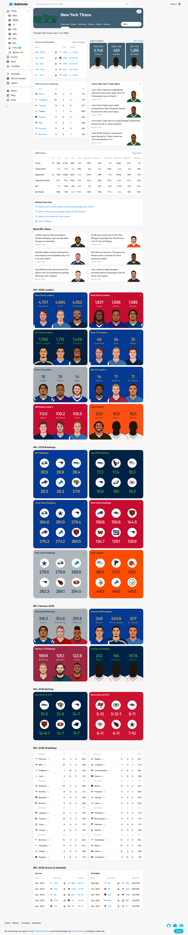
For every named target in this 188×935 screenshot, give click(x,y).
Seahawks (99, 839)
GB (72, 906)
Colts (41, 824)
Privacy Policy (77, 931)
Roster (91, 24)
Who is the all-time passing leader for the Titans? (62, 211)
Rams (97, 845)
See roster (138, 40)
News (13, 61)
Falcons (98, 824)
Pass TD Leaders (99, 332)
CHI (109, 894)
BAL (110, 900)
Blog (13, 95)
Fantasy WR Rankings (101, 611)
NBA (15, 33)
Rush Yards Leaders (100, 295)
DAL (56, 888)
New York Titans (76, 14)
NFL (14, 43)
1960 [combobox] (125, 24)
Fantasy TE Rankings (45, 648)
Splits (99, 24)
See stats (136, 153)
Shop (13, 99)
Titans (42, 830)
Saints (98, 830)
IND (127, 900)
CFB (14, 29)
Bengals (42, 797)
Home (7, 922)
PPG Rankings (41, 452)
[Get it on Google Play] (175, 926)
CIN (55, 906)
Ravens (42, 791)
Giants (98, 776)
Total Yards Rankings (45, 502)
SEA (127, 883)
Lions (97, 803)
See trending (45, 221)
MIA (73, 883)
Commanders (101, 770)
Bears (97, 785)
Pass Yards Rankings (45, 552)
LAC (65, 52)
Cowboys (99, 764)
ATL (110, 906)
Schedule (82, 24)
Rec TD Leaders (98, 369)
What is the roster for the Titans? (54, 216)
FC (14, 24)
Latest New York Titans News (105, 83)
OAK (65, 57)
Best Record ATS (43, 694)
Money (16, 52)
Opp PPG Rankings (100, 452)
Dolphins (43, 770)
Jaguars (43, 812)
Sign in (173, 4)
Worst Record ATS (100, 694)
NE (55, 894)
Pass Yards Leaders (44, 295)
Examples (15, 73)
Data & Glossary (18, 78)
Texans (42, 105)
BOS (65, 75)
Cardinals (99, 857)
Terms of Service (42, 931)
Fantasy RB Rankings (45, 611)
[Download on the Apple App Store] (169, 926)
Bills (41, 122)
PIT (127, 906)
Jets (41, 776)
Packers (98, 791)
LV (72, 900)
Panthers (99, 812)
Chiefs (42, 851)
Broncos (42, 134)
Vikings (98, 797)
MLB (15, 15)
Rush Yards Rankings (101, 502)
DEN (65, 63)
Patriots (42, 128)
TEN (56, 900)
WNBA (16, 20)
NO (72, 894)
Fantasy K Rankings (100, 648)
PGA (15, 47)
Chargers (43, 99)
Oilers (41, 94)
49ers (97, 851)
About (14, 90)
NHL (15, 38)
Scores (14, 56)
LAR (127, 888)
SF (109, 888)
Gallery (14, 83)
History (106, 24)
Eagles (98, 758)
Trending (25, 922)
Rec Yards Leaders (44, 332)
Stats (73, 24)
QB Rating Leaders (44, 406)
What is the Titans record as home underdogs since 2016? (66, 206)
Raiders (42, 117)
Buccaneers (100, 818)
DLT (65, 69)
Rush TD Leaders (43, 369)
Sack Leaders (97, 406)
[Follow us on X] (181, 926)
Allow (178, 931)
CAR (73, 888)
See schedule (78, 42)
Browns (42, 803)
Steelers (43, 785)
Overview (65, 24)
